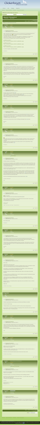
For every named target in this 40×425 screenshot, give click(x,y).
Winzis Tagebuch (5, 203)
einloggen (11, 12)
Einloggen (12, 8)
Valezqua (6, 84)
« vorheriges (33, 20)
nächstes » (36, 20)
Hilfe (8, 8)
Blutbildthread (14, 198)
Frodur (4, 330)
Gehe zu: (28, 412)
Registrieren (18, 8)
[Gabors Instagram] (13, 155)
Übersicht (4, 8)
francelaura (6, 390)
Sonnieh (6, 187)
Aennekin (6, 254)
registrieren (16, 12)
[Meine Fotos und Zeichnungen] (14, 366)
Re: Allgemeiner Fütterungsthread (9, 30)
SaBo (6, 151)
